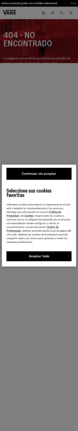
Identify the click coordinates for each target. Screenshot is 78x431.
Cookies (28, 215)
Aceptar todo (39, 256)
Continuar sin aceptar (39, 173)
